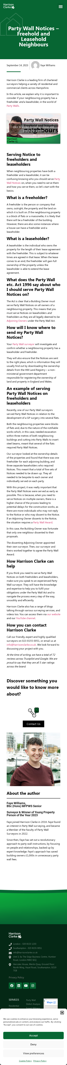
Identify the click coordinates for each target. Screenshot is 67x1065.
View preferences (33, 1053)
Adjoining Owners (17, 320)
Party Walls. (13, 105)
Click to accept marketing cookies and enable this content (33, 129)
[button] (62, 1012)
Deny (33, 1044)
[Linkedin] (19, 986)
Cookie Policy (25, 1061)
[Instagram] (33, 986)
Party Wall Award (42, 522)
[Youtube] (26, 986)
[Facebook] (12, 986)
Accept (33, 1035)
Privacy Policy (40, 1061)
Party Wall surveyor (23, 344)
